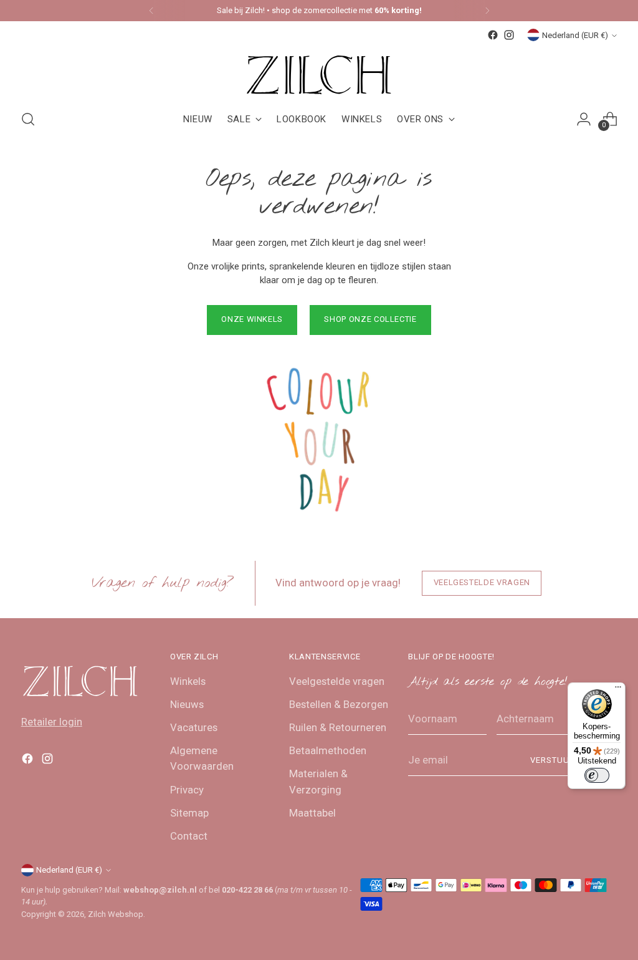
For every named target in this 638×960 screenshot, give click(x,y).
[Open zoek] (28, 119)
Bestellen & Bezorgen (338, 704)
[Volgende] (487, 10)
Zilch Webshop (115, 914)
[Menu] (618, 689)
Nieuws (187, 704)
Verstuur (552, 760)
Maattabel (312, 813)
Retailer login (51, 721)
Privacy (187, 789)
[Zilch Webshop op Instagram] (509, 35)
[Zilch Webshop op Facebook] (492, 35)
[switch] (596, 775)
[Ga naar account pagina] (583, 119)
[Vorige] (151, 10)
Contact (188, 836)
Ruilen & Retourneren (337, 727)
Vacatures (193, 727)
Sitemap (189, 813)
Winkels (188, 681)
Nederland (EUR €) (575, 35)
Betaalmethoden (327, 750)
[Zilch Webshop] (319, 71)
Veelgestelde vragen (336, 681)
